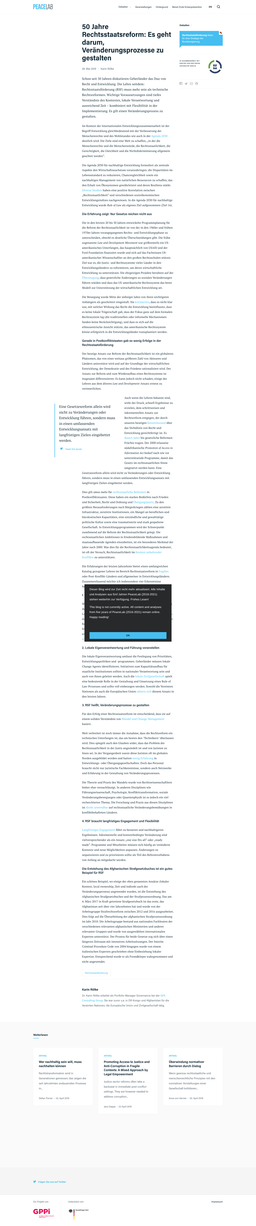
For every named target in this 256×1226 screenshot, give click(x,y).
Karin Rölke (107, 69)
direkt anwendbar (97, 807)
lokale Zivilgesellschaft (149, 676)
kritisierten (142, 302)
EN (210, 7)
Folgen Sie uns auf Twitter (51, 1181)
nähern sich (144, 691)
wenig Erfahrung (142, 758)
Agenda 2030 (159, 136)
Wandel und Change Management (143, 719)
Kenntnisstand (156, 423)
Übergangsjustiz (143, 502)
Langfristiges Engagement (98, 830)
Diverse (87, 190)
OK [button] (128, 635)
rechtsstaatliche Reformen (129, 492)
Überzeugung (90, 278)
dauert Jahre (132, 438)
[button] (90, 624)
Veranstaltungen (143, 7)
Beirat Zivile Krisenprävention (187, 7)
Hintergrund (162, 7)
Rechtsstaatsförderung (96, 973)
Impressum (217, 1201)
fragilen (164, 571)
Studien (97, 190)
